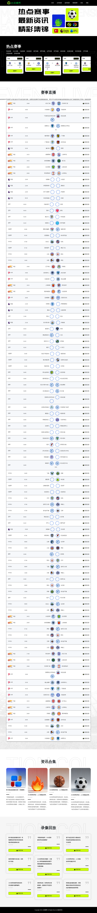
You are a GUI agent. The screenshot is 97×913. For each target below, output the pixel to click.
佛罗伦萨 (63, 523)
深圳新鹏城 (47, 160)
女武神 (64, 541)
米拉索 (63, 479)
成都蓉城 (47, 154)
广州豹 (63, 135)
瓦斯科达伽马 (65, 359)
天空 (49, 498)
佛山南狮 (63, 279)
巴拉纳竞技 (64, 535)
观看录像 (20, 850)
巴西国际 (47, 235)
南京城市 (63, 272)
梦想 (63, 260)
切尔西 (63, 529)
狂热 (63, 241)
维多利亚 (47, 366)
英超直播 (8, 51)
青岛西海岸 (47, 173)
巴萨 (48, 597)
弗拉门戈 (63, 247)
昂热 (48, 316)
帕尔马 (47, 216)
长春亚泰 (47, 279)
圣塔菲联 (63, 372)
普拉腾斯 (63, 384)
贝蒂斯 (63, 554)
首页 (52, 2)
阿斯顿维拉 (64, 303)
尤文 (62, 335)
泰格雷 (47, 463)
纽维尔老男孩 (45, 432)
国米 (48, 210)
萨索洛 (62, 341)
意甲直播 (56, 51)
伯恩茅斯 (63, 310)
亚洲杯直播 (70, 51)
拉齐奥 (62, 516)
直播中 (15, 71)
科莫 (62, 204)
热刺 (62, 198)
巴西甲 (12, 229)
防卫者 (63, 391)
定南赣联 (47, 297)
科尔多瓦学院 (64, 378)
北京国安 (47, 167)
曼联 (62, 148)
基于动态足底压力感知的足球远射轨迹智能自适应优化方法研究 (23, 799)
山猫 (49, 541)
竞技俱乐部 (46, 438)
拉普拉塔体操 (45, 407)
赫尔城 (47, 148)
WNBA (15, 241)
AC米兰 (63, 347)
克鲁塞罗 (47, 247)
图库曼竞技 (46, 378)
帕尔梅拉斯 (47, 359)
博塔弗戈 (47, 535)
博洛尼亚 (46, 516)
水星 (49, 260)
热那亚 (47, 223)
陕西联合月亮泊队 (50, 672)
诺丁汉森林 (46, 191)
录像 (87, 2)
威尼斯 (47, 328)
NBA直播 (15, 51)
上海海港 (47, 285)
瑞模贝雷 (63, 229)
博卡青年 (63, 438)
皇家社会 (63, 579)
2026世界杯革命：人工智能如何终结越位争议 (40, 794)
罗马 (48, 523)
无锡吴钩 (63, 109)
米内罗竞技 (64, 235)
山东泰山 (64, 173)
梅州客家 (47, 135)
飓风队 (47, 413)
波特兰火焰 (48, 504)
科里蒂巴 (47, 492)
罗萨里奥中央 (64, 457)
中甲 (11, 109)
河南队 (64, 266)
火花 (49, 254)
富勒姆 (47, 529)
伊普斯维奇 (46, 185)
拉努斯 (47, 425)
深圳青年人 (46, 272)
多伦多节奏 (48, 510)
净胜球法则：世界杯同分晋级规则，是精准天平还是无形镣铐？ (45, 804)
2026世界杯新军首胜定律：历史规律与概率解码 (40, 802)
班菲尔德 (63, 432)
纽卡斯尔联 (46, 322)
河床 (48, 444)
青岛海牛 (64, 285)
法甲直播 (49, 51)
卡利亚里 (63, 216)
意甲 (10, 204)
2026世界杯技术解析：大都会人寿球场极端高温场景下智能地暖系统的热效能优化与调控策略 (44, 862)
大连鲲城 (47, 109)
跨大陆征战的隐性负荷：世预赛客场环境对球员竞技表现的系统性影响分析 (15, 840)
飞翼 (49, 473)
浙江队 (64, 160)
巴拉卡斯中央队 (45, 384)
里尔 (62, 316)
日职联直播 (9, 53)
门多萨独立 (64, 419)
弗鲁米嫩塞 (47, 229)
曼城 (48, 310)
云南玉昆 (64, 167)
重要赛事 (75, 2)
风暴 (63, 473)
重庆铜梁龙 (47, 291)
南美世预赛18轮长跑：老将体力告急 (16, 802)
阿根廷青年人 (64, 425)
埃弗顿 (47, 179)
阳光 (63, 254)
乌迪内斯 (46, 204)
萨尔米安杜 (46, 450)
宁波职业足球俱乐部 (49, 115)
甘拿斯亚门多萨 (65, 407)
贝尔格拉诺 (46, 391)
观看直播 (86, 103)
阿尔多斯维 (46, 372)
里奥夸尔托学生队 (50, 397)
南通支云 (47, 125)
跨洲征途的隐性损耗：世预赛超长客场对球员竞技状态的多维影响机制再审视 (73, 885)
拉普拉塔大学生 (65, 450)
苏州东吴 (63, 142)
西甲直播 (42, 51)
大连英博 (64, 291)
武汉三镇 (47, 103)
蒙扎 (62, 210)
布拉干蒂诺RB (46, 353)
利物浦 (63, 322)
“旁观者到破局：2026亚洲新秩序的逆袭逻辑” (18, 797)
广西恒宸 (47, 142)
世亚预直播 (78, 51)
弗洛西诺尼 (46, 335)
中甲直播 (85, 51)
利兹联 (63, 191)
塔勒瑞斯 (47, 457)
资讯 (81, 2)
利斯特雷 (63, 413)
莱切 (62, 328)
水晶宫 (63, 179)
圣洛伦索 (63, 397)
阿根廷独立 (46, 419)
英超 (11, 148)
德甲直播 (35, 51)
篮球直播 (67, 2)
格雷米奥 (63, 353)
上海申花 (64, 154)
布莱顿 (47, 303)
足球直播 (59, 2)
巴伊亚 (63, 366)
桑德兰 (63, 185)
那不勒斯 (63, 223)
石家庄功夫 (64, 297)
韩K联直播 (17, 53)
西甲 (11, 554)
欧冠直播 (29, 51)
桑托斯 (48, 479)
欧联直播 (62, 51)
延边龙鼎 (63, 115)
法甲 (11, 316)
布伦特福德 (46, 198)
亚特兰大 (46, 341)
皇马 (48, 579)
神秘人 (64, 504)
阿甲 (11, 372)
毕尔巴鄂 (63, 597)
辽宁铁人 (47, 266)
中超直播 (22, 51)
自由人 (49, 241)
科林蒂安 (63, 492)
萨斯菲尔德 (64, 444)
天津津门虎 (65, 103)
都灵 (48, 347)
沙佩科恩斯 (47, 485)
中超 (14, 103)
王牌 (63, 510)
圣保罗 (63, 485)
